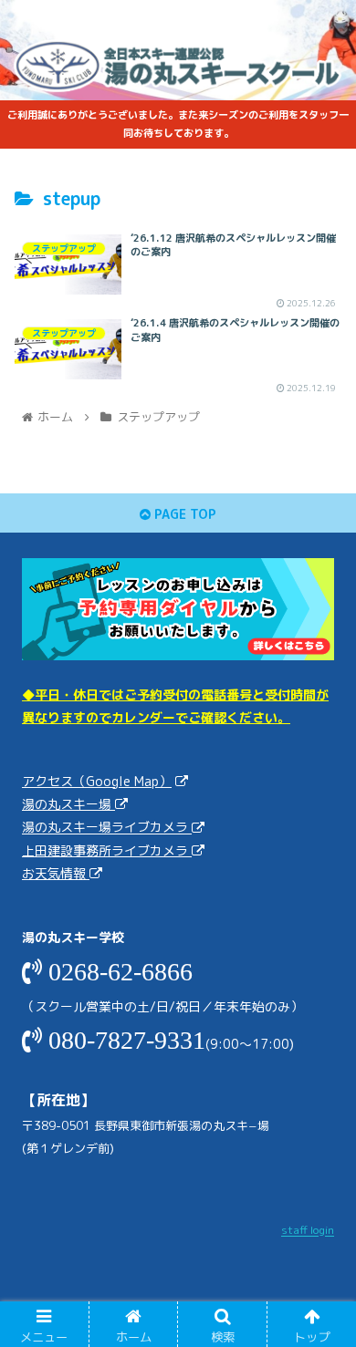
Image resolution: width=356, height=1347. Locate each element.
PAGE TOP (183, 514)
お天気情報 (55, 873)
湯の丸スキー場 (68, 804)
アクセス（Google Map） (97, 781)
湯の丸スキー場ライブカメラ (107, 827)
